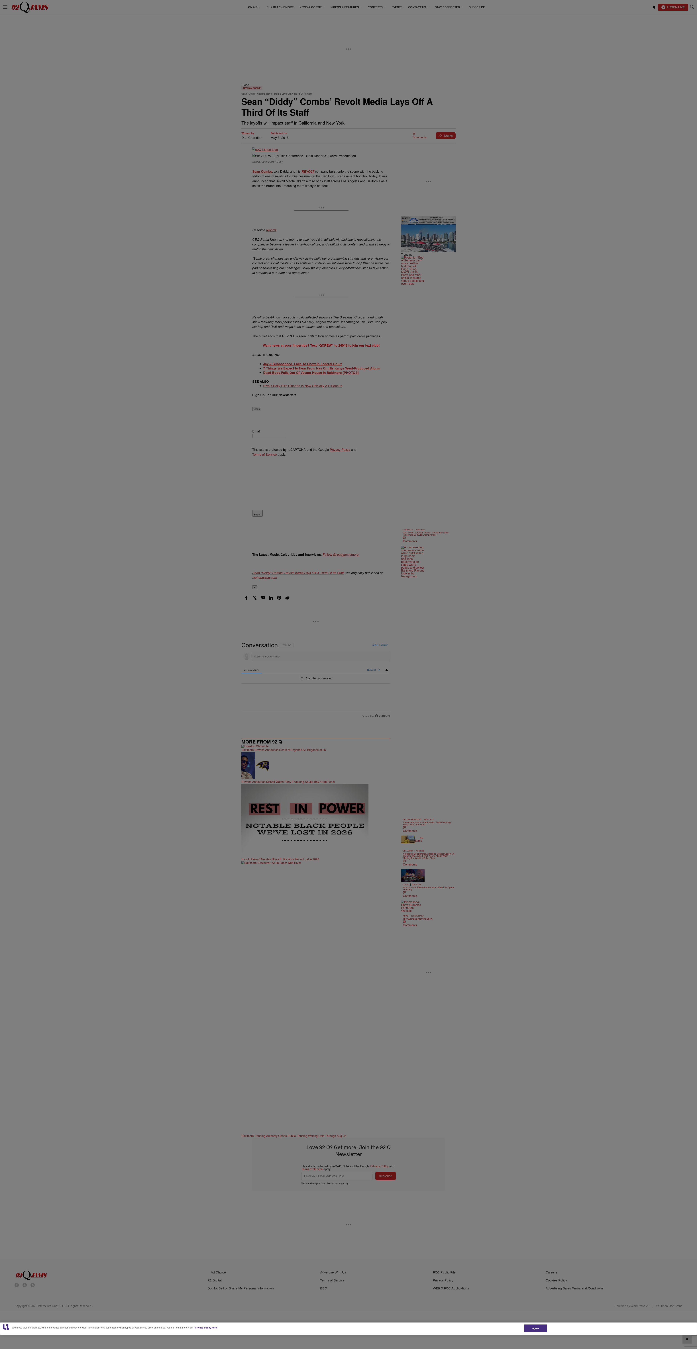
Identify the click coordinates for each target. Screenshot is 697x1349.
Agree (535, 1328)
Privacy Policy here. (206, 1327)
